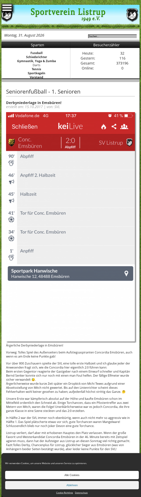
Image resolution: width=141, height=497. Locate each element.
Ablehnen (72, 485)
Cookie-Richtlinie (64, 492)
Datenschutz (81, 492)
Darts (36, 65)
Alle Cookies (71, 475)
